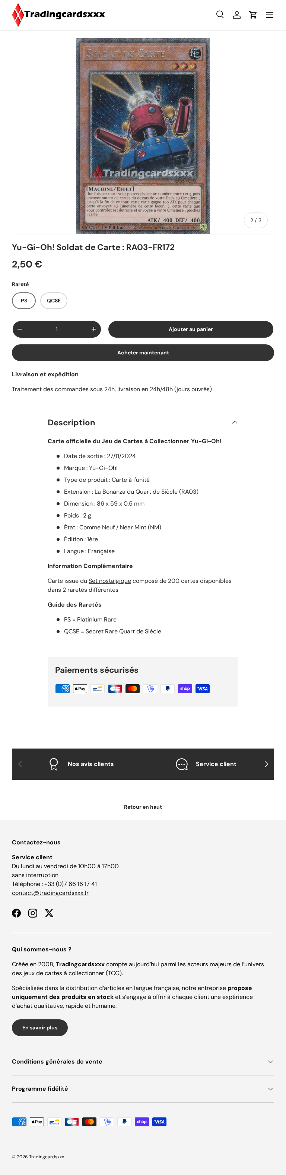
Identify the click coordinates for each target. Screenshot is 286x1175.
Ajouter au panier (191, 329)
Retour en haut (143, 807)
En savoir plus (39, 1027)
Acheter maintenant (143, 352)
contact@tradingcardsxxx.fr (50, 893)
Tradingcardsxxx (46, 1157)
